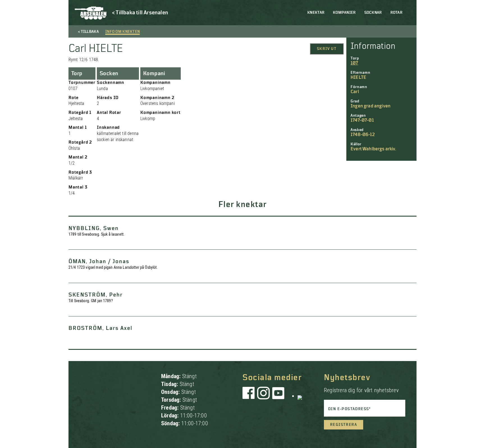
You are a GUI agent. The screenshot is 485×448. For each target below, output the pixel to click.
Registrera (343, 424)
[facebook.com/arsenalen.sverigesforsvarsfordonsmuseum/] (249, 395)
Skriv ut (327, 49)
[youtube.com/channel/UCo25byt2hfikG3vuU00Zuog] (278, 395)
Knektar (315, 13)
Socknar (373, 13)
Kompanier (344, 13)
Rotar (396, 13)
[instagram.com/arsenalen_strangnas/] (264, 395)
